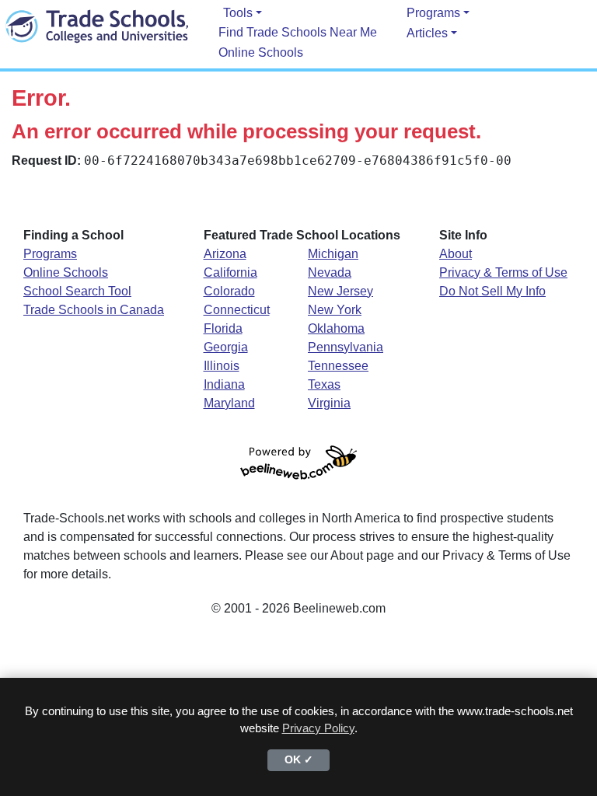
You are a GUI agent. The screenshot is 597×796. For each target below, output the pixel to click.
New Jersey (340, 291)
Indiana (224, 384)
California (230, 272)
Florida (223, 328)
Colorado (229, 291)
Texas (324, 384)
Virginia (329, 403)
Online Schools (260, 52)
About (455, 253)
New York (334, 309)
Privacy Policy (318, 728)
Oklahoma (336, 328)
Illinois (221, 365)
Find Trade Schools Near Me (297, 32)
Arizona (225, 253)
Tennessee (338, 365)
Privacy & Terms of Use (503, 272)
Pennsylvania (345, 347)
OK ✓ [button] (299, 760)
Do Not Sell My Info (492, 291)
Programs (433, 12)
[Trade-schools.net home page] (97, 25)
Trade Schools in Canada (93, 309)
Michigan (333, 253)
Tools (238, 12)
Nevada (329, 272)
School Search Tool (77, 291)
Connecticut (237, 309)
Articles (427, 33)
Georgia (226, 347)
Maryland (229, 403)
